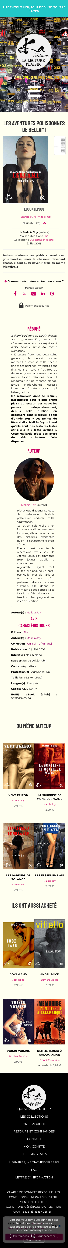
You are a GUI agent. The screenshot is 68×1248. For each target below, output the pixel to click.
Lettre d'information (34, 1177)
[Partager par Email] (34, 294)
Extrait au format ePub (36, 216)
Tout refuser (34, 1240)
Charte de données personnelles (33, 1192)
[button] (25, 169)
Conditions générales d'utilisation (33, 1206)
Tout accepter (46, 1236)
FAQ (34, 1170)
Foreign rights (34, 1124)
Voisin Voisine (18, 1051)
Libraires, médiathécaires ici (34, 1162)
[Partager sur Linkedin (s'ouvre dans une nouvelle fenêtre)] (43, 294)
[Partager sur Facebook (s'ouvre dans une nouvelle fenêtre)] (16, 294)
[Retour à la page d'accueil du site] (34, 52)
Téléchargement (34, 1154)
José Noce (18, 979)
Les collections (34, 1116)
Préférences (21, 1236)
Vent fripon (18, 795)
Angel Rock (49, 974)
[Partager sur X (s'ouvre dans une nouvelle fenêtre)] (25, 294)
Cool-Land (18, 974)
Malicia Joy (30, 232)
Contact (34, 1139)
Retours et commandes (34, 1131)
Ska (46, 236)
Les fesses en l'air (49, 875)
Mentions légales (33, 1202)
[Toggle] (34, 91)
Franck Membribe (49, 1060)
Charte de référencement (33, 1211)
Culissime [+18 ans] (41, 239)
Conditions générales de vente (33, 1197)
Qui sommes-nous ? (34, 1109)
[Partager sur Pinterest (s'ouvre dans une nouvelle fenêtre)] (52, 294)
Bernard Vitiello (49, 979)
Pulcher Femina (18, 1056)
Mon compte (34, 1146)
